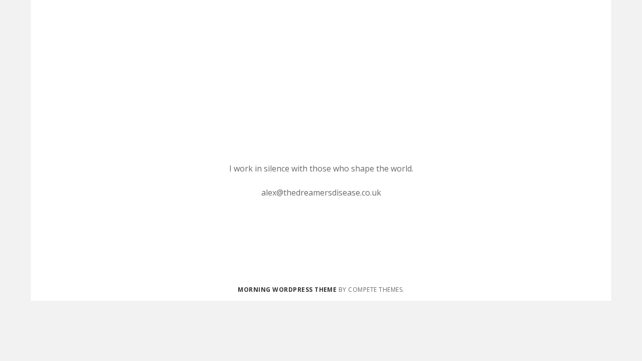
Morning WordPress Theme (287, 289)
